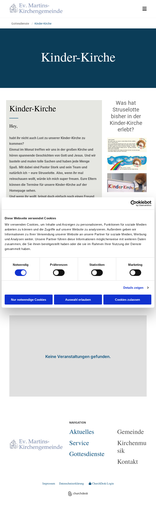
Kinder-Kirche (43, 23)
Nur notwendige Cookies (28, 299)
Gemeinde (130, 431)
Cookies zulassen (127, 299)
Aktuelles (81, 431)
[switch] (59, 272)
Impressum (48, 483)
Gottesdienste (20, 23)
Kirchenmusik (131, 446)
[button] (108, 8)
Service (79, 442)
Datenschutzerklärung (71, 483)
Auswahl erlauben (78, 299)
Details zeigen (133, 287)
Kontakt (127, 461)
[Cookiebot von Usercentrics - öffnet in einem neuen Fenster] (133, 203)
